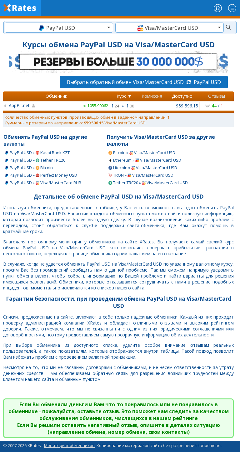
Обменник (56, 96)
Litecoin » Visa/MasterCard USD (144, 167)
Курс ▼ (124, 96)
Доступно (182, 96)
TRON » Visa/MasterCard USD (142, 175)
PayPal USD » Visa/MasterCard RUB (45, 182)
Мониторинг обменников (69, 445)
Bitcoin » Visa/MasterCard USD (143, 152)
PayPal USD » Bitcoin (31, 167)
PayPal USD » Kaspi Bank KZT (39, 152)
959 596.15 (187, 106)
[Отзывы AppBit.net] (5, 105)
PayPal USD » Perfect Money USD (43, 175)
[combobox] (59, 28)
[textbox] (59, 28)
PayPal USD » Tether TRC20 (37, 160)
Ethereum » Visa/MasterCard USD (146, 160)
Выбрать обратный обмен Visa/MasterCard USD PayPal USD (144, 82)
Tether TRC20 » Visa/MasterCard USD (150, 182)
